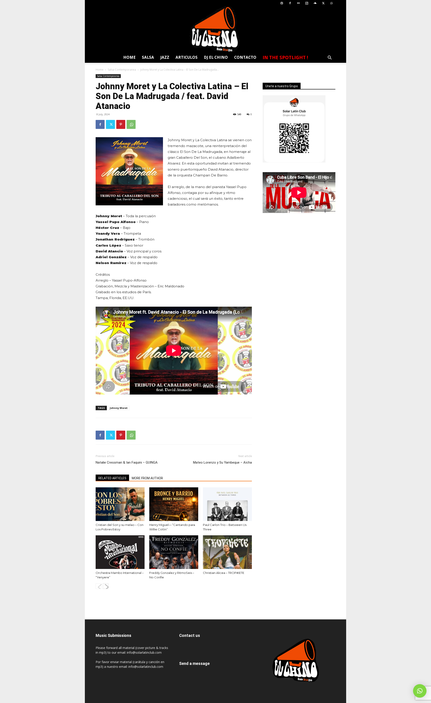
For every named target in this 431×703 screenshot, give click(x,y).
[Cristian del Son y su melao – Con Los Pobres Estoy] (120, 504)
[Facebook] (290, 3)
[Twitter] (323, 3)
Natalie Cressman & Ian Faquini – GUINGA (127, 462)
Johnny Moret (119, 408)
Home (129, 57)
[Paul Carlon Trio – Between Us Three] (227, 504)
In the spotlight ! (285, 57)
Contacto (245, 57)
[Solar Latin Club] (215, 29)
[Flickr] (298, 3)
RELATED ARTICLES (112, 478)
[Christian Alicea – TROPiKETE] (227, 552)
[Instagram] (306, 3)
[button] (329, 58)
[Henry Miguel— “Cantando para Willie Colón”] (173, 504)
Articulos (187, 57)
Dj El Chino (216, 57)
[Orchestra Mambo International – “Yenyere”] (120, 552)
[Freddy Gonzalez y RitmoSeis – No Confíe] (173, 552)
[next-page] (105, 586)
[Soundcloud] (315, 3)
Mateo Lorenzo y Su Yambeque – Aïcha (222, 462)
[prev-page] (98, 586)
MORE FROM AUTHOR (147, 478)
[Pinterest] (120, 124)
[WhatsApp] (331, 3)
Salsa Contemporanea (122, 70)
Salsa (148, 57)
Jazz (164, 57)
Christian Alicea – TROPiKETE (223, 573)
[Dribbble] (282, 3)
